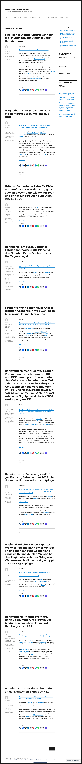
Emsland (11, 132)
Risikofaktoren (8, 338)
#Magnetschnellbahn (32, 132)
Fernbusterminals (8, 275)
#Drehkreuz (27, 274)
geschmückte (8, 214)
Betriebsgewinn (8, 494)
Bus (68, 97)
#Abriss (37, 331)
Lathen (10, 134)
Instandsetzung (8, 580)
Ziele (10, 289)
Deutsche (12, 55)
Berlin (65, 97)
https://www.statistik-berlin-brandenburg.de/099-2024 (33, 49)
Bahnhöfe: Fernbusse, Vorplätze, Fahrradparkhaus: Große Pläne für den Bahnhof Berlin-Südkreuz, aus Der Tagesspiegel (28, 251)
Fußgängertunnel (8, 334)
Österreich (9, 421)
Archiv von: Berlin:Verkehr (17, 10)
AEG (6, 130)
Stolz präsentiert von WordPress (23, 758)
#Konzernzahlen (23, 509)
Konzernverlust (8, 497)
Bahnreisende (8, 641)
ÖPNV (70, 116)
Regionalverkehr (8, 577)
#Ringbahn (26, 335)
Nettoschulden (8, 501)
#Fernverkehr (46, 424)
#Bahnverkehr (25, 417)
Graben (12, 336)
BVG (6, 212)
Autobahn (69, 93)
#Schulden (46, 512)
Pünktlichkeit (8, 709)
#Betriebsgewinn (28, 514)
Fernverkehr (7, 416)
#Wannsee (22, 583)
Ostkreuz (61, 109)
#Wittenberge (42, 642)
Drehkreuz (11, 274)
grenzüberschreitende (9, 417)
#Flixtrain (30, 642)
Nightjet (12, 420)
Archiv (60, 85)
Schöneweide (68, 112)
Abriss (6, 330)
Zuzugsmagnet (8, 59)
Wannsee (7, 584)
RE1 (73, 108)
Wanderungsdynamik (9, 56)
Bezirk (10, 272)
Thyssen (11, 138)
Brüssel (6, 414)
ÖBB (6, 421)
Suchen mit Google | (52, 17)
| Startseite (8, 17)
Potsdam (69, 109)
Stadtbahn (73, 112)
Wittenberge (7, 651)
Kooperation (7, 420)
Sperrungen (7, 341)
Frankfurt (69, 103)
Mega (6, 137)
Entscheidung (8, 642)
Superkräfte (7, 215)
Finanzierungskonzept (9, 133)
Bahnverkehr (7, 411)
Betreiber (9, 130)
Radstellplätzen (8, 283)
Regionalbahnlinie (9, 582)
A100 (60, 93)
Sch (72, 110)
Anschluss (7, 705)
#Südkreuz (47, 272)
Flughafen (63, 103)
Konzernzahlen (8, 498)
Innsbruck (9, 418)
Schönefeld (62, 112)
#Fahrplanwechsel (24, 651)
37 (5, 578)
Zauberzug (12, 140)
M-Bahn (12, 129)
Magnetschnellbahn (9, 136)
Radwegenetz (8, 285)
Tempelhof (7, 286)
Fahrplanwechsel (8, 644)
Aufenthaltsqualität (9, 271)
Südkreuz (13, 285)
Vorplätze (7, 289)
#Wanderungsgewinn (35, 78)
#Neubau (43, 331)
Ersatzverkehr (67, 99)
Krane (13, 580)
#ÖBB (38, 420)
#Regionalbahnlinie (39, 581)
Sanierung (69, 110)
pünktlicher (7, 708)
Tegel (73, 114)
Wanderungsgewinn (9, 57)
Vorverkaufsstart (8, 219)
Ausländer (7, 55)
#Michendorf (30, 583)
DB (62, 99)
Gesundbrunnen (62, 105)
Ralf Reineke (7, 49)
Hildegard (7, 278)
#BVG (38, 207)
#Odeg (40, 579)
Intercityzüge (12, 646)
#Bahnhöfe (36, 272)
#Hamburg (22, 134)
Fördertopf (7, 333)
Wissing (12, 712)
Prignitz (12, 648)
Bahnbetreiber (8, 640)
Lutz (6, 707)
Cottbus (60, 99)
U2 (10, 215)
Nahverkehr (67, 107)
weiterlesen (22, 84)
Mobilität (62, 107)
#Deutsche (52, 71)
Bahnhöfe (7, 272)
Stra (60, 114)
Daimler (13, 130)
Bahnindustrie (8, 492)
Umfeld (11, 286)
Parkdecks (8, 281)
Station (11, 341)
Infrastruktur (7, 129)
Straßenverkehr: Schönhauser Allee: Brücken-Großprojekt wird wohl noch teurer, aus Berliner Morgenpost (30, 311)
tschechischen (8, 649)
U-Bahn (10, 211)
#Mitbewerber (34, 654)
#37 (45, 581)
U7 (63, 116)
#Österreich (46, 417)
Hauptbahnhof (70, 105)
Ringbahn (13, 337)
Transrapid (7, 140)
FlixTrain (12, 645)
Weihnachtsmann (8, 221)
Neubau (9, 337)
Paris (13, 421)
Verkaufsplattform (8, 217)
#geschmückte (30, 215)
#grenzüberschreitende (31, 424)
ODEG (11, 581)
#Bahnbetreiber (23, 642)
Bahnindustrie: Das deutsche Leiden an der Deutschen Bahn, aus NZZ (29, 690)
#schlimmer (46, 704)
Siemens (9, 137)
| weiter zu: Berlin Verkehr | (20, 17)
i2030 (75, 105)
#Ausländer (29, 73)
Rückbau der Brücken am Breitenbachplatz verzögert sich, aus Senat (67, 37)
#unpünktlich (40, 702)
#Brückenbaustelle (29, 328)
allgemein (7, 53)
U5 (62, 116)
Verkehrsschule (8, 218)
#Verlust (35, 498)
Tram (60, 116)
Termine (6, 211)
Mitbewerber (7, 648)
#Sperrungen (47, 335)
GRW (6, 337)
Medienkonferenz (11, 707)
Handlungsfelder (8, 277)
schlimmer (7, 711)
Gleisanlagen (8, 336)
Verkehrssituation (8, 287)
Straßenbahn (66, 114)
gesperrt (72, 103)
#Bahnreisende (25, 649)
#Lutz (27, 716)
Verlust (10, 502)
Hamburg (7, 134)
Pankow (65, 109)
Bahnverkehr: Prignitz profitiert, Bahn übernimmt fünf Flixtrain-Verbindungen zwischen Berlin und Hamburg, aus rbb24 (28, 621)
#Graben (47, 333)
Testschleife (7, 138)
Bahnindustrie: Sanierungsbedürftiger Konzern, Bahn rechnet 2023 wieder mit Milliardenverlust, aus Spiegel (30, 477)
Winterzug (7, 222)
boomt (12, 413)
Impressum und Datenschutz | (37, 17)
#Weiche (43, 584)
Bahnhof (61, 95)
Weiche (10, 584)
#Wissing (21, 713)
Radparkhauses (8, 282)
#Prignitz (29, 640)
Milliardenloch (8, 499)
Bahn (73, 93)
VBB (66, 116)
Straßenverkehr (8, 328)
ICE (5, 418)
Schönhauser (7, 340)
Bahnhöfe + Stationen (9, 268)
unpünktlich (12, 711)
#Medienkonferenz (38, 714)
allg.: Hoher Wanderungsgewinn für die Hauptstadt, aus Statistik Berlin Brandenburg (29, 38)
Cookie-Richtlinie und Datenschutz (40, 762)
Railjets (6, 422)
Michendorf (7, 581)
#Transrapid (32, 131)
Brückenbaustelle (11, 330)
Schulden (7, 502)
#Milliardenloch (23, 501)
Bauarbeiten (7, 326)
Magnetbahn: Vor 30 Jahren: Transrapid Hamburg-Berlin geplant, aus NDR (29, 113)
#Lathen (44, 154)
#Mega (21, 136)
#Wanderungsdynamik (39, 58)
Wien (9, 422)
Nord (71, 107)
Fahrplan (13, 638)
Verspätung (7, 712)
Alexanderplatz (64, 93)
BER (60, 97)
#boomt (51, 417)
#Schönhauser (29, 333)
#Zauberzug (43, 132)
